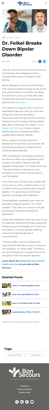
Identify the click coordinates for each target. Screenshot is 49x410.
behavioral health (15, 355)
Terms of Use (19, 322)
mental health (35, 355)
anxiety (41, 185)
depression (21, 102)
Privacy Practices (24, 389)
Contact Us (24, 386)
